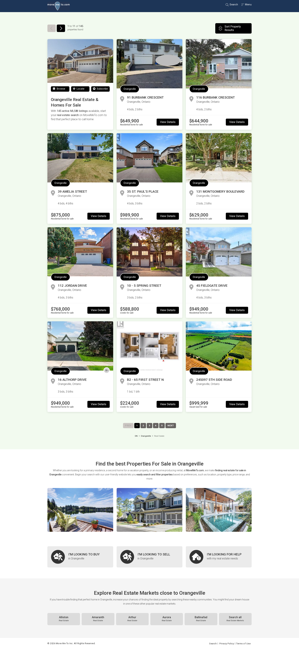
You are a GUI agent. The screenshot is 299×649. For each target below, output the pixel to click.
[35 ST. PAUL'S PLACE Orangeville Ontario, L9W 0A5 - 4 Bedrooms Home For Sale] (149, 157)
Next (170, 425)
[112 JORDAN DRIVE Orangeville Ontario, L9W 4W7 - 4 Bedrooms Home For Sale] (80, 252)
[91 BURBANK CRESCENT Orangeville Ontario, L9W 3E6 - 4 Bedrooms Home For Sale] (149, 63)
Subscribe (102, 88)
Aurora (167, 619)
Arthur (132, 619)
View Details (167, 122)
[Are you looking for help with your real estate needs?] (218, 556)
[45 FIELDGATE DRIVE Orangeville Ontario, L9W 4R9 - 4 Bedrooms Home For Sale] (219, 252)
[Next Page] (61, 28)
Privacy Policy (226, 644)
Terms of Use (243, 644)
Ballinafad (201, 619)
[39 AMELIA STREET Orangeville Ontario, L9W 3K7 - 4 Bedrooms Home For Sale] (80, 157)
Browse (60, 88)
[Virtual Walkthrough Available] (106, 370)
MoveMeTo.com (195, 470)
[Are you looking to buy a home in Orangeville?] (80, 556)
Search (233, 4)
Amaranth (98, 619)
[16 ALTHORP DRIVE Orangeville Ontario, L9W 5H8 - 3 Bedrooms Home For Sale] (80, 346)
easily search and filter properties (155, 474)
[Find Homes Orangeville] (80, 510)
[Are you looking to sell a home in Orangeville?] (149, 556)
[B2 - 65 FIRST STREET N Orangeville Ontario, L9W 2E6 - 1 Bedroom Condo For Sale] (149, 346)
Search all (235, 619)
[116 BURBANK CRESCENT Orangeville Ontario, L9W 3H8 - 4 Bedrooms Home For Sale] (219, 63)
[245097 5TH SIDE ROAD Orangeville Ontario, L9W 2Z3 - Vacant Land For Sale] (219, 346)
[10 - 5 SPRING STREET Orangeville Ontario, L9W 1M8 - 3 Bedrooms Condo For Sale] (149, 252)
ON (136, 436)
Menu (248, 4)
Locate (80, 88)
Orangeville (130, 89)
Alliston (64, 619)
